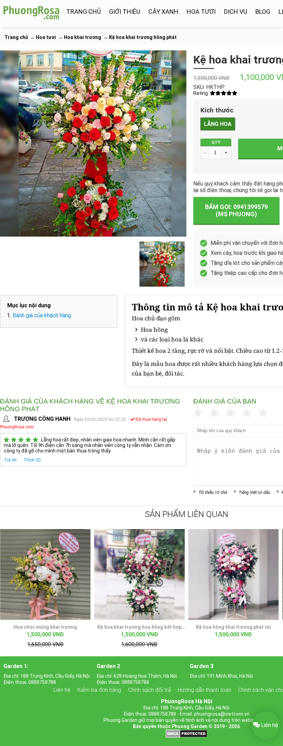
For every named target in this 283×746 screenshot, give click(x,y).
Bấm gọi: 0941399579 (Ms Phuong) (236, 210)
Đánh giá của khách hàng (41, 315)
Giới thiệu (124, 11)
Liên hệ (61, 690)
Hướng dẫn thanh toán (204, 690)
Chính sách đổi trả (149, 690)
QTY (216, 142)
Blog (262, 11)
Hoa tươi (201, 11)
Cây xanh (163, 11)
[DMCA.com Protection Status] (186, 736)
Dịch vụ (235, 11)
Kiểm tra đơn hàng (99, 690)
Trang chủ (83, 11)
